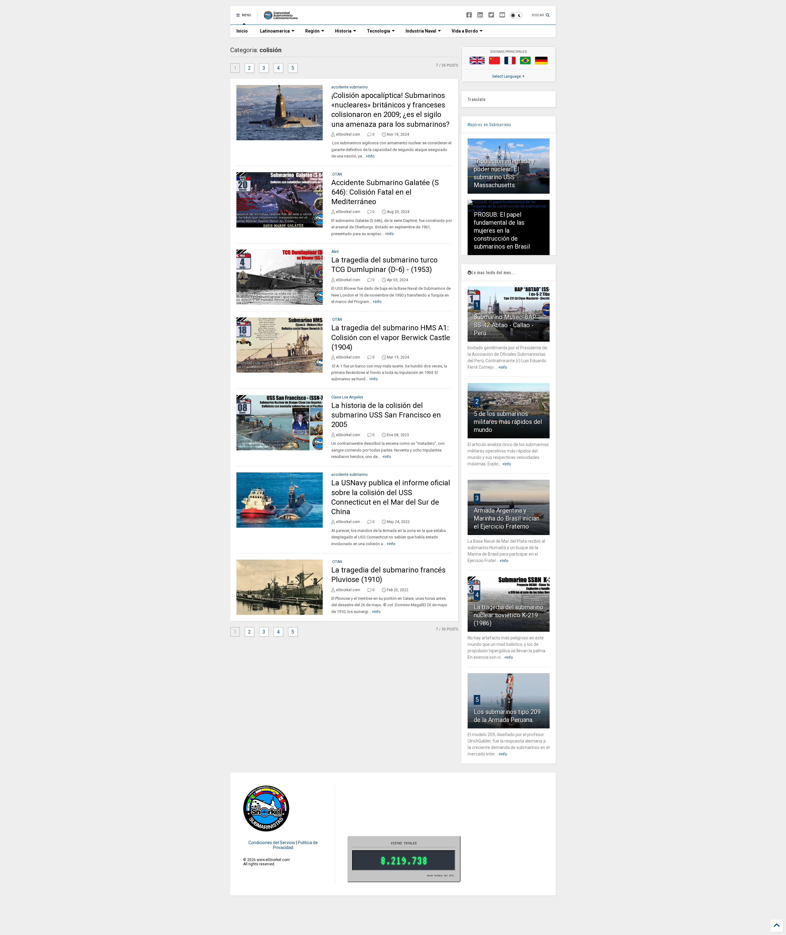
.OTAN (336, 174)
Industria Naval (421, 31)
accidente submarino (349, 87)
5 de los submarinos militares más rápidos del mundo (508, 421)
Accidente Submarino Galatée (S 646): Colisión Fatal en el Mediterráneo (385, 192)
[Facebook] (469, 15)
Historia (343, 31)
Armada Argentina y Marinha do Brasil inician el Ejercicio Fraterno (506, 518)
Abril (335, 252)
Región (312, 31)
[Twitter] (491, 15)
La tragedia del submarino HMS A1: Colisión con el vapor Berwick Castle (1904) (390, 337)
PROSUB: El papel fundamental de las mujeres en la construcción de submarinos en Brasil (502, 230)
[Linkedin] (480, 15)
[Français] (510, 60)
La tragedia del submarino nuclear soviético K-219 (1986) (508, 615)
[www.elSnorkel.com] (283, 17)
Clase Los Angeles (347, 397)
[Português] (525, 60)
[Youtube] (502, 15)
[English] (477, 60)
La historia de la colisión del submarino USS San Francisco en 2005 (386, 415)
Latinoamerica (275, 31)
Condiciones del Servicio (271, 842)
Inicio (242, 31)
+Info (370, 156)
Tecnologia (378, 31)
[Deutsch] (541, 60)
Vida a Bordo (465, 31)
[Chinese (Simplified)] (494, 60)
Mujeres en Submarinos (489, 124)
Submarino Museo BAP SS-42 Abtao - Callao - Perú (505, 325)
